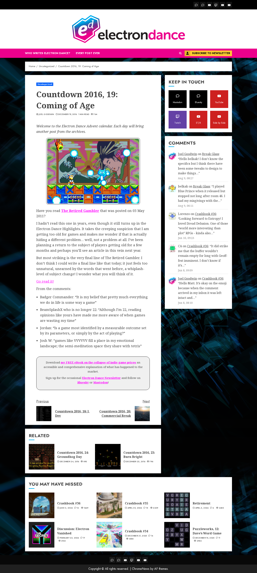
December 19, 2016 (67, 114)
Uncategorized (44, 84)
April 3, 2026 (202, 508)
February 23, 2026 (69, 538)
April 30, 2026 (135, 508)
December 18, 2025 (204, 538)
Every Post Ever (88, 53)
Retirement (201, 503)
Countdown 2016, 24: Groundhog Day (73, 455)
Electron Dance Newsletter (101, 378)
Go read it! (45, 281)
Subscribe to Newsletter (211, 53)
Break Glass (210, 154)
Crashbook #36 (205, 214)
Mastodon (100, 382)
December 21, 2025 (137, 536)
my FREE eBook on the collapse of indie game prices (98, 362)
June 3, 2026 (66, 508)
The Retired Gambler (80, 210)
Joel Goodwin (46, 114)
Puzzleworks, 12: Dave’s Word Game (207, 531)
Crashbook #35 (136, 503)
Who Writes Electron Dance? (47, 53)
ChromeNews (140, 569)
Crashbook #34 (136, 531)
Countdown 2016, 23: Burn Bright (139, 455)
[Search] (180, 53)
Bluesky (83, 382)
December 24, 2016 (69, 461)
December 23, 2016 (135, 461)
